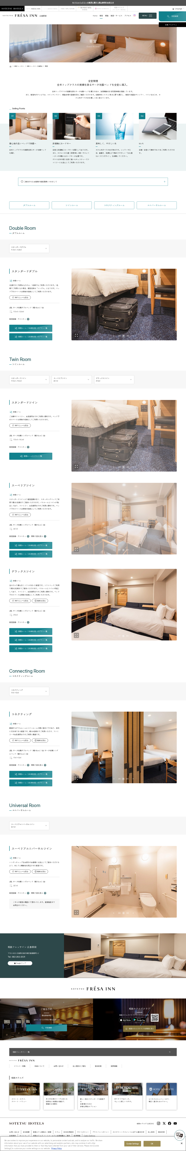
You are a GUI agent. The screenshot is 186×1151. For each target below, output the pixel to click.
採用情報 (114, 1066)
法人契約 (151, 1132)
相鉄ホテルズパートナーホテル (119, 8)
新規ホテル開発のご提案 (42, 1132)
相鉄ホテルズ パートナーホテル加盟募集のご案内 (51, 1135)
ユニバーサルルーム (156, 205)
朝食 (107, 15)
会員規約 (12, 1135)
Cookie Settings (132, 1143)
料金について (39, 1066)
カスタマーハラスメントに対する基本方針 (128, 1132)
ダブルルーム (29, 205)
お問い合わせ (58, 1066)
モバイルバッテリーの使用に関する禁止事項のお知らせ (93, 2)
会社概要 (26, 1132)
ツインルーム (71, 205)
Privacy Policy (56, 1148)
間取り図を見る (37, 536)
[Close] (182, 1143)
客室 (101, 15)
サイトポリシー (83, 1132)
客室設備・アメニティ (17, 319)
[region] (93, 1143)
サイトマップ (24, 1135)
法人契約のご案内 (79, 1066)
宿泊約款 (98, 1066)
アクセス (127, 15)
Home (95, 15)
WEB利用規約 (68, 1132)
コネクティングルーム (114, 205)
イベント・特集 (19, 1066)
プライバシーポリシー (100, 1132)
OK (152, 1143)
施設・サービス (116, 15)
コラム (57, 1132)
